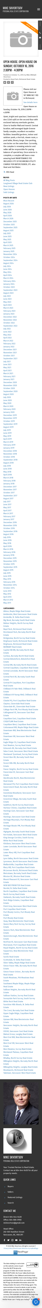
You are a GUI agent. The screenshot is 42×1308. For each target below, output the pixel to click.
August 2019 (8, 427)
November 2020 (10, 385)
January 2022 (8, 347)
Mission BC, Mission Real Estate (16, 876)
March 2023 (8, 308)
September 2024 (10, 260)
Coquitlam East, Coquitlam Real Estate (19, 718)
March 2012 (8, 600)
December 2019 (10, 415)
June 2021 (7, 364)
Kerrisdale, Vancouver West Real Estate (20, 835)
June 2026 (7, 210)
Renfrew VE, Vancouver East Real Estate (20, 942)
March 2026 (8, 218)
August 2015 (8, 570)
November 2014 (10, 585)
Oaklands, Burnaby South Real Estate (19, 897)
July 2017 (7, 501)
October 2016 (9, 528)
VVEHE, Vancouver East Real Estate (18, 1031)
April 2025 (7, 242)
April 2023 (7, 305)
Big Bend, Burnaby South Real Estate (19, 620)
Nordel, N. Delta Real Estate (15, 888)
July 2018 (7, 466)
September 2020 (10, 391)
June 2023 (7, 299)
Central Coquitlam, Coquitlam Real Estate (20, 668)
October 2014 (9, 588)
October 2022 (9, 323)
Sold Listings (8, 192)
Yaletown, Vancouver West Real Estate (19, 1073)
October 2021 (9, 356)
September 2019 (10, 424)
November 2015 (10, 561)
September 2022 (10, 326)
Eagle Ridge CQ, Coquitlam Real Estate (19, 742)
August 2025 (8, 230)
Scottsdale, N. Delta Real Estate (16, 960)
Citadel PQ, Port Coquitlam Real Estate (19, 701)
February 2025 (9, 248)
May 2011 (7, 603)
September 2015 (10, 567)
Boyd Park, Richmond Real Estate (23, 79)
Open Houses (9, 189)
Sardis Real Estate (11, 957)
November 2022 (10, 320)
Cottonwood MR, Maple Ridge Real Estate (20, 727)
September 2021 (10, 358)
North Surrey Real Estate (14, 894)
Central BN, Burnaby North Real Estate (20, 665)
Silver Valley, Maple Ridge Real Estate (19, 963)
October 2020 (9, 388)
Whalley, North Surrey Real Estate (17, 1058)
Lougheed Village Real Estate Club (17, 183)
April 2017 (7, 510)
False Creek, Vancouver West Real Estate (20, 751)
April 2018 (7, 475)
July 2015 (7, 573)
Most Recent (8, 201)
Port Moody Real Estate (13, 918)
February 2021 (9, 376)
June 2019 (7, 433)
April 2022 (7, 338)
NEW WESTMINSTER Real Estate (16, 885)
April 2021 (7, 370)
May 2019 (7, 436)
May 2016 (7, 543)
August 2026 (8, 204)
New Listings (8, 186)
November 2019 (10, 418)
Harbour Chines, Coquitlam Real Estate (20, 808)
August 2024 (8, 263)
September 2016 (10, 531)
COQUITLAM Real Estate (13, 721)
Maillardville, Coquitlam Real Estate (18, 864)
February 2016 (9, 552)
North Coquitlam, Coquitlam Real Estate (20, 891)
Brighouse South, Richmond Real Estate (20, 641)
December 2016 (10, 522)
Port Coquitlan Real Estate (14, 909)
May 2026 (7, 212)
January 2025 (8, 251)
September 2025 (10, 227)
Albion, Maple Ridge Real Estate (16, 611)
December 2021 (10, 349)
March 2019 (8, 442)
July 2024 (7, 266)
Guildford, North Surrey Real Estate (18, 805)
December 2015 (10, 558)
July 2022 (7, 329)
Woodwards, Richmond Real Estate (18, 1070)
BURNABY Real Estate (12, 647)
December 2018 (10, 451)
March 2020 (8, 406)
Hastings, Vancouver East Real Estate (19, 817)
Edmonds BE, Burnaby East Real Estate (20, 748)
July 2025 (7, 233)
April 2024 (7, 275)
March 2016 (8, 549)
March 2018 (8, 478)
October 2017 (9, 493)
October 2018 (9, 457)
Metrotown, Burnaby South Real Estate (20, 873)
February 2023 (9, 311)
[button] (40, 33)
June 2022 (7, 332)
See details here (30, 102)
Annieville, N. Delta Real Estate (16, 617)
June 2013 (7, 591)
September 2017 (10, 496)
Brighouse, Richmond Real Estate (17, 644)
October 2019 (9, 421)
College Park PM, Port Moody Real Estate (20, 709)
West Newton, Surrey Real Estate (17, 1049)
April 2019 (7, 439)
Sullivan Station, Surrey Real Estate (18, 995)
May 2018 (7, 472)
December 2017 (10, 487)
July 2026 (7, 207)
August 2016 (8, 534)
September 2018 (10, 460)
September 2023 (10, 290)
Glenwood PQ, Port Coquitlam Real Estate (21, 784)
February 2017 (9, 516)
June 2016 (7, 540)
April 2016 (7, 546)
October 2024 (9, 257)
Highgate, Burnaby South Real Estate (19, 832)
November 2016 (10, 525)
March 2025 (8, 245)
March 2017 (8, 513)
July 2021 (7, 361)
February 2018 (9, 481)
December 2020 (10, 382)
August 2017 (8, 498)
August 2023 (8, 293)
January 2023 (8, 314)
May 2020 (7, 403)
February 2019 (9, 445)
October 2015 (9, 564)
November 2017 (10, 489)
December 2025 (10, 221)
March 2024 (8, 278)
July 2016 (7, 537)
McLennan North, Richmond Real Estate (20, 870)
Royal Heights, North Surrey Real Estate (20, 948)
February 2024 (9, 281)
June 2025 (7, 236)
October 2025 (9, 224)
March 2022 (8, 341)
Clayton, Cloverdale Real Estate (16, 704)
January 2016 (8, 555)
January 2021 (8, 379)
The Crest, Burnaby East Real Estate (18, 1010)
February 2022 (9, 344)
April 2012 (7, 597)
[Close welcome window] (30, 1297)
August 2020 (8, 394)
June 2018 (7, 469)
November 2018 (10, 454)
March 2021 (8, 373)
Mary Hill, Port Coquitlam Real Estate (19, 867)
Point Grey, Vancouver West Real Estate (20, 906)
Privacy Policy (8, 1248)
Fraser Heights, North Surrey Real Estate (20, 769)
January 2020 (8, 412)
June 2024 (7, 269)
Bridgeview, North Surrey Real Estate (19, 638)
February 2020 (9, 409)
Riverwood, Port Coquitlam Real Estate (19, 945)
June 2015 (7, 576)
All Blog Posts (9, 180)
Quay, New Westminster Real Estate (18, 921)
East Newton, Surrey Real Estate (17, 745)
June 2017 (7, 504)
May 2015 (7, 579)
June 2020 (7, 400)
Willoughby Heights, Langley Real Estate (20, 1067)
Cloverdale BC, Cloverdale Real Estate (19, 706)
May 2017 (7, 507)
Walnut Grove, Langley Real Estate (18, 1034)
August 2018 (8, 463)
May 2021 (7, 367)
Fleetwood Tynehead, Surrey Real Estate (20, 754)
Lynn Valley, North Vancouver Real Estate (20, 858)
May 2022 (7, 335)
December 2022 (10, 317)
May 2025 (7, 239)
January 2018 (8, 484)
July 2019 (7, 430)
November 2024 (10, 254)
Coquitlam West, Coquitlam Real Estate (19, 724)
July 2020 (7, 397)
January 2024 (8, 284)
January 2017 (8, 519)
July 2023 (7, 296)
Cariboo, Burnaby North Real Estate (18, 656)
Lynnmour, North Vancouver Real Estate (20, 861)
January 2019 (8, 448)
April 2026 (7, 216)
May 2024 (7, 272)
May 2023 (7, 302)
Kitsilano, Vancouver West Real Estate (19, 843)
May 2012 (7, 594)
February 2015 (9, 582)
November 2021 (10, 353)
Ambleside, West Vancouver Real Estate (20, 614)
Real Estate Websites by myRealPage (26, 1248)
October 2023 (9, 287)
